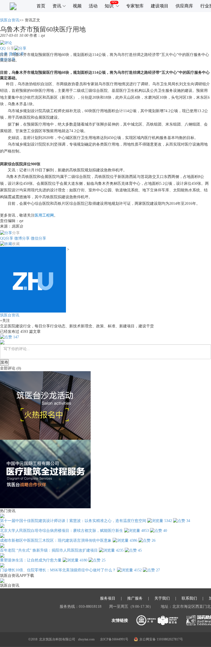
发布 (4, 362)
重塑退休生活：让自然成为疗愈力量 (31, 560)
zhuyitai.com (86, 639)
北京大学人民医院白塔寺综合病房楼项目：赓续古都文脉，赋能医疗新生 (61, 531)
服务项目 (107, 598)
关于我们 (162, 598)
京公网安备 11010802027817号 (161, 639)
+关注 (5, 321)
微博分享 (16, 54)
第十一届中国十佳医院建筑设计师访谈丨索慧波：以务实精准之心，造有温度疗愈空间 (73, 521)
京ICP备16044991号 (114, 639)
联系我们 (189, 598)
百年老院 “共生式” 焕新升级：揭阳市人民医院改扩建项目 (49, 550)
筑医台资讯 (9, 20)
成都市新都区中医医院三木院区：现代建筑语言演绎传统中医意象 (56, 540)
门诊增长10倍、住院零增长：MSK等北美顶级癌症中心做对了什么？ (58, 570)
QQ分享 (6, 238)
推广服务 (135, 598)
